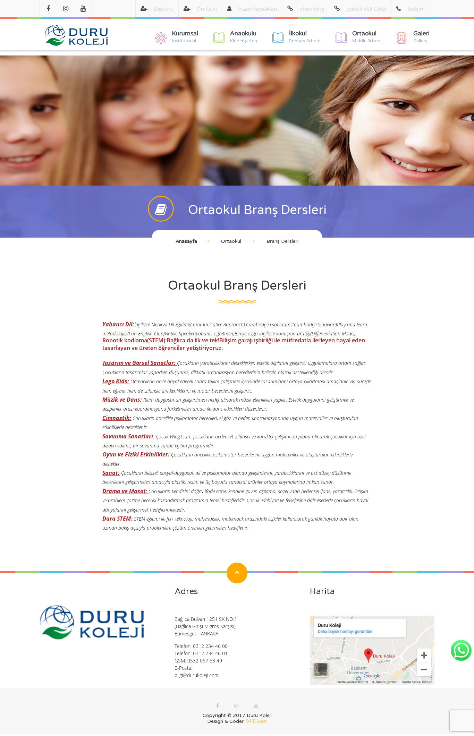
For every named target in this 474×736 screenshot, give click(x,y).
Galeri (421, 37)
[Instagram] (236, 705)
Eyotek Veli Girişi (366, 8)
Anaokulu (243, 37)
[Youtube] (83, 8)
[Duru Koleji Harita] (372, 650)
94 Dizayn (256, 721)
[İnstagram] (65, 8)
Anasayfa (186, 241)
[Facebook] (48, 8)
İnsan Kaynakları (257, 8)
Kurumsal (185, 37)
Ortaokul (366, 37)
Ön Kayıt (207, 8)
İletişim (416, 8)
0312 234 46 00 (210, 646)
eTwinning (311, 8)
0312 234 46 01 (210, 653)
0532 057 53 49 (204, 660)
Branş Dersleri (282, 241)
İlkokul (304, 37)
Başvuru (163, 8)
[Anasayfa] (76, 37)
